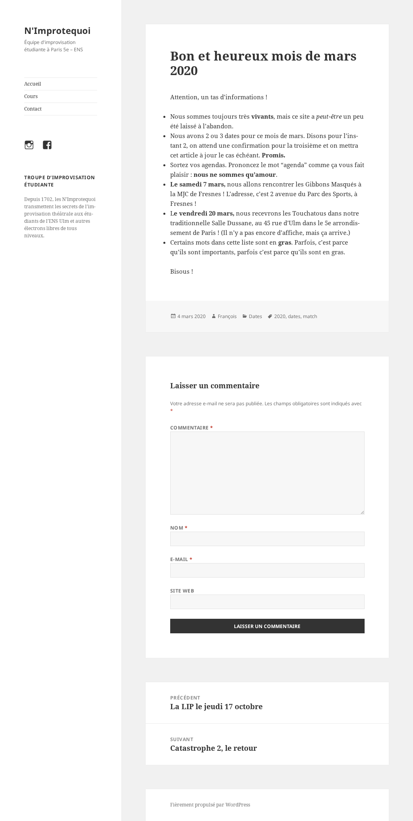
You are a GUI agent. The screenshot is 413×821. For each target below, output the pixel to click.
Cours (31, 96)
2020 (280, 316)
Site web (182, 590)
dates (294, 316)
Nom (179, 527)
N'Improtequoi (57, 30)
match (310, 316)
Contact (33, 108)
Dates (255, 316)
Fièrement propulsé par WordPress (210, 804)
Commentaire (191, 427)
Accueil (32, 83)
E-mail (181, 559)
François (227, 316)
